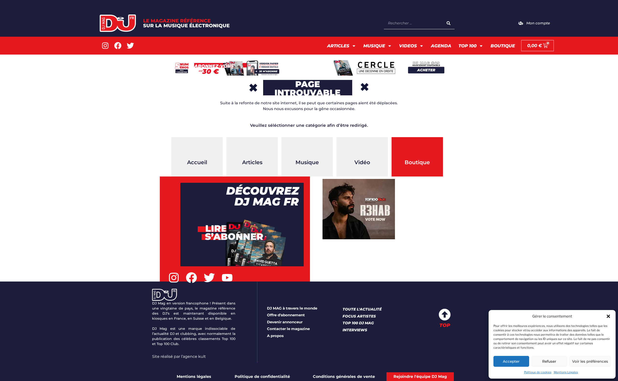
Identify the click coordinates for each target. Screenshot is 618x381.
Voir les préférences (590, 361)
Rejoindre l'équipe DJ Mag (420, 376)
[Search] (448, 23)
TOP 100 (467, 46)
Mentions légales (194, 376)
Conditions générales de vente (344, 376)
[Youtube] (227, 278)
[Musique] (307, 149)
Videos (408, 46)
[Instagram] (105, 45)
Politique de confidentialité (262, 376)
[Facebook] (118, 45)
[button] (608, 316)
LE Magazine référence (186, 23)
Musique (374, 46)
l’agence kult (193, 356)
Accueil (197, 162)
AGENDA (441, 46)
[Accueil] (197, 149)
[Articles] (252, 149)
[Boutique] (417, 149)
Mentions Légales (566, 372)
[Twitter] (130, 45)
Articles (338, 46)
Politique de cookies (537, 372)
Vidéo (362, 162)
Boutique (503, 46)
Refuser (549, 361)
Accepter (511, 361)
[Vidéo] (362, 149)
